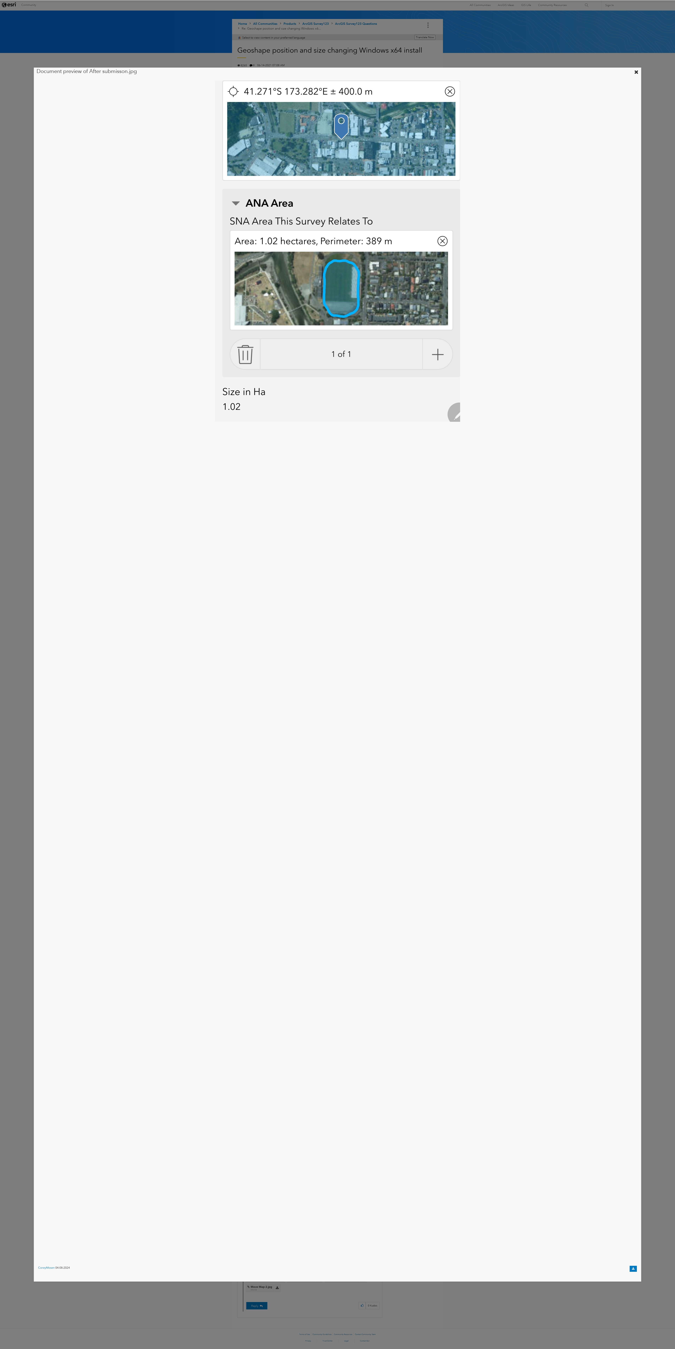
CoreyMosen (46, 1267)
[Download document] (633, 1269)
